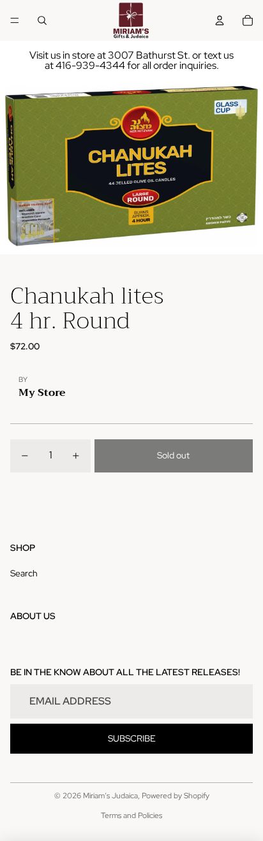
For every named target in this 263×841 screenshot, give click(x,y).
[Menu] (14, 20)
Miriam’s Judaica (110, 796)
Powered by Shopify (175, 796)
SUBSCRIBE (132, 738)
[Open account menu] (220, 20)
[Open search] (42, 20)
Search (24, 573)
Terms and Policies (131, 815)
